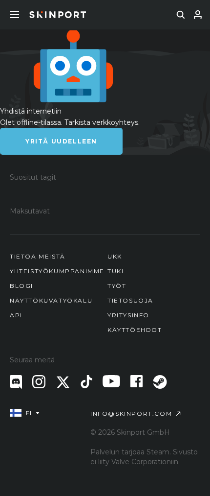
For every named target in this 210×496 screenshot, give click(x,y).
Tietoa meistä (37, 256)
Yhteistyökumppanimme (57, 271)
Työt (116, 285)
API (16, 315)
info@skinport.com (131, 413)
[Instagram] (38, 381)
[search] (180, 14)
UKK (114, 256)
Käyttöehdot (134, 329)
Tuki (115, 271)
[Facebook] (136, 381)
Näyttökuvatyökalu (51, 300)
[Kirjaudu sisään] (197, 14)
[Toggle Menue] (14, 14)
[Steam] (160, 382)
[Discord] (16, 382)
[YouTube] (111, 381)
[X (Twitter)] (63, 382)
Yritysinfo (128, 315)
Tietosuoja (130, 300)
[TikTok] (86, 381)
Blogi (21, 285)
